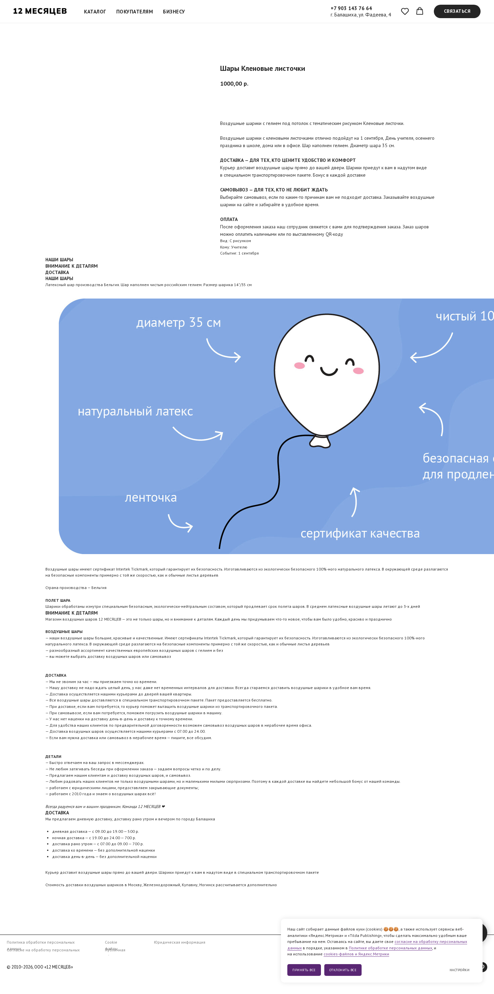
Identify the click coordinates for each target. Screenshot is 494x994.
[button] (405, 11)
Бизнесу (174, 11)
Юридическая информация (179, 942)
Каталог (95, 11)
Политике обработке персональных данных (390, 947)
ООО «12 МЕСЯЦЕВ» (53, 967)
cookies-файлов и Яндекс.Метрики (356, 953)
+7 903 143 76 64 (351, 8)
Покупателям (134, 11)
